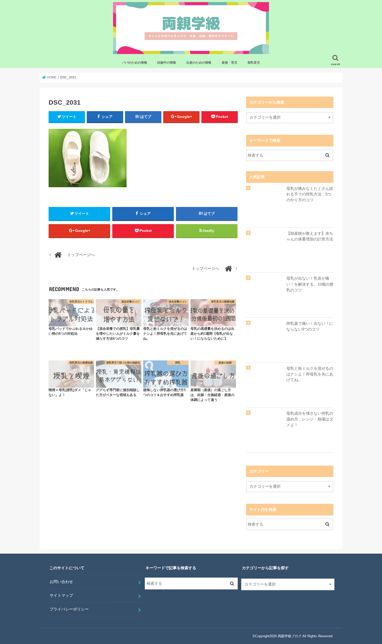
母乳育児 (253, 62)
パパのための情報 (134, 62)
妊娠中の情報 (166, 62)
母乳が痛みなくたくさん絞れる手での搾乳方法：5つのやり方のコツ (309, 194)
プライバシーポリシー (69, 609)
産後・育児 (229, 62)
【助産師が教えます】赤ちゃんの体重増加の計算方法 (309, 236)
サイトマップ (61, 595)
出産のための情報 (198, 62)
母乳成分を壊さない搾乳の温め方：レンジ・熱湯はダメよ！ (309, 419)
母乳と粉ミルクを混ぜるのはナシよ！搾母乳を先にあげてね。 (309, 374)
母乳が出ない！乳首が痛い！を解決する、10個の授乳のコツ (309, 284)
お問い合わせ (61, 582)
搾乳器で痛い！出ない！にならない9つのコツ (309, 326)
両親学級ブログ (289, 636)
